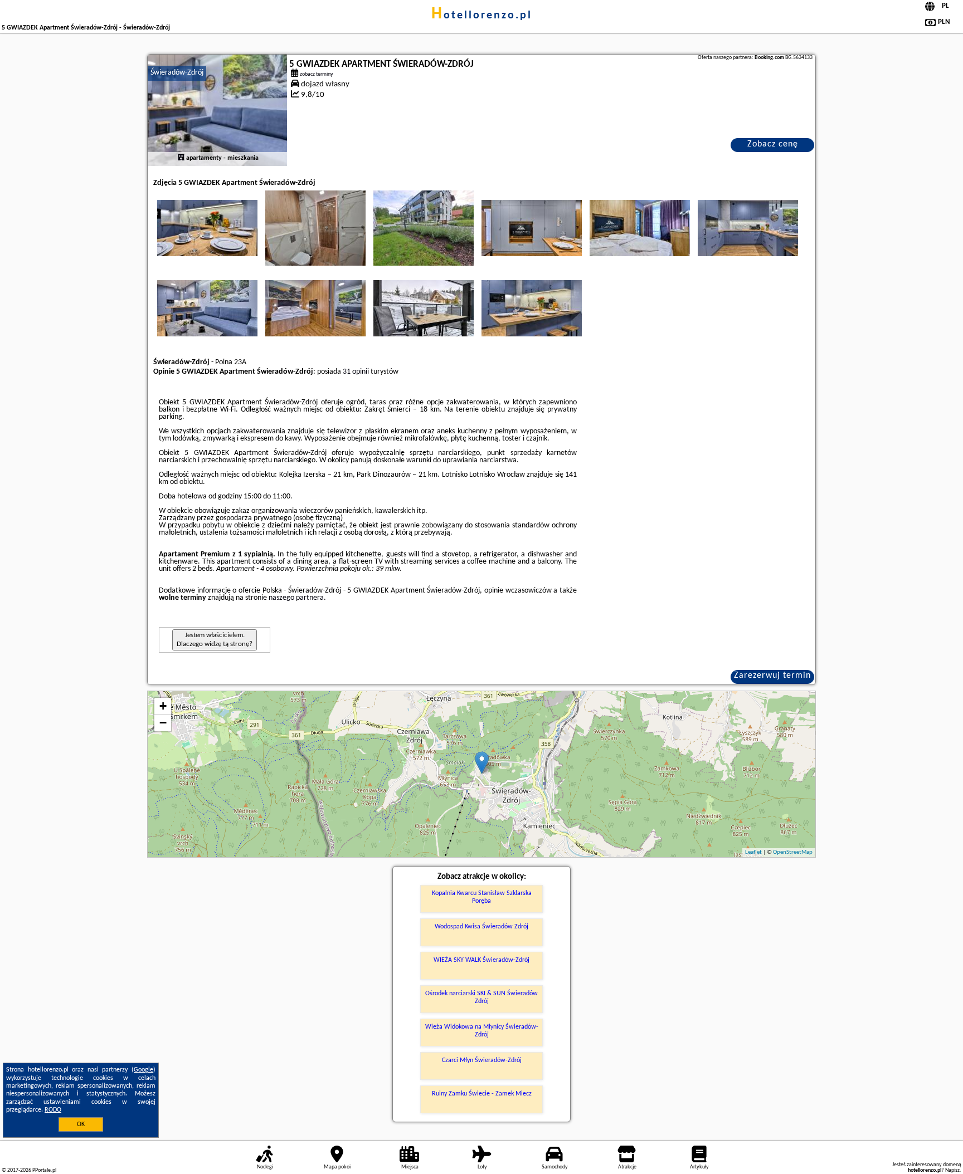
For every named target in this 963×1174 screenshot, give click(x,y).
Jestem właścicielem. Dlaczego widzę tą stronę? (214, 640)
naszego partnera (296, 598)
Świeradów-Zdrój (176, 73)
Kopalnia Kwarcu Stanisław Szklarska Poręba (482, 897)
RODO (53, 1110)
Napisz (952, 1170)
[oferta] (181, 158)
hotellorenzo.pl (481, 15)
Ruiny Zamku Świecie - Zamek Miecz (482, 1093)
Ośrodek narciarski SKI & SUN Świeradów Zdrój (481, 997)
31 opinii (356, 372)
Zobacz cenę (772, 144)
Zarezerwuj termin (772, 675)
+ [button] (163, 706)
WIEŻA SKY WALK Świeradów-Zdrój (481, 960)
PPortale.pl (44, 1170)
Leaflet (753, 852)
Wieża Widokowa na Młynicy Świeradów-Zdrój (481, 1031)
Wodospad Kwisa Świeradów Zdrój (481, 926)
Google (143, 1070)
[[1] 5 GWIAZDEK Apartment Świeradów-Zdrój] (217, 110)
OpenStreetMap (793, 852)
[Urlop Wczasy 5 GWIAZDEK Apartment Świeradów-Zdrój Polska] (207, 228)
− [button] (163, 723)
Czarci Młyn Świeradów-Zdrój (482, 1060)
